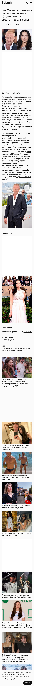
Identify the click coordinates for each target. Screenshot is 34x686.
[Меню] (31, 3)
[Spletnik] (7, 2)
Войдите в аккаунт (9, 348)
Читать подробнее (11, 679)
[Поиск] (27, 3)
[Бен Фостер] (17, 205)
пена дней (9, 340)
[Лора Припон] (17, 299)
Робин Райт (6, 145)
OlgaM (10, 337)
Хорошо (27, 683)
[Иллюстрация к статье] (17, 39)
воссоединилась (9, 165)
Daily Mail (28, 332)
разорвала (6, 161)
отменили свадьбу (21, 170)
